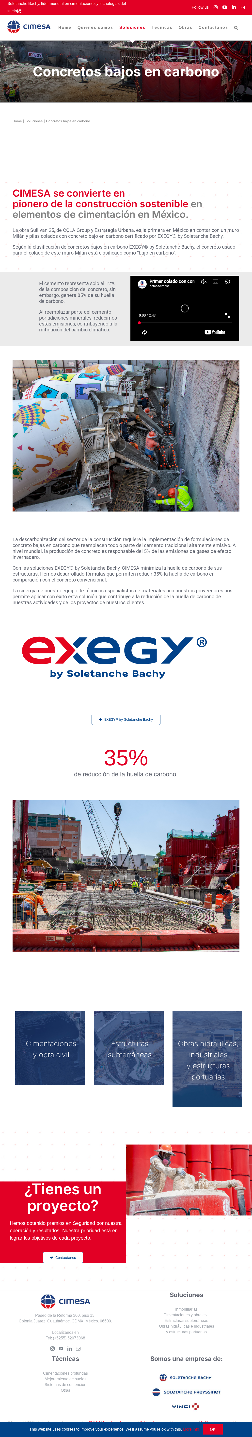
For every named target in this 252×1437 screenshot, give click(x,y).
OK (213, 1429)
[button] (236, 27)
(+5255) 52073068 (69, 1338)
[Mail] (78, 1348)
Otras (65, 1390)
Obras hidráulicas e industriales (186, 1326)
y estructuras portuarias (186, 1332)
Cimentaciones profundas (65, 1373)
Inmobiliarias (186, 1309)
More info (191, 1429)
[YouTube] (61, 1348)
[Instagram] (52, 1348)
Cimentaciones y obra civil (186, 1315)
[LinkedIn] (69, 1348)
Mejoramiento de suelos (65, 1379)
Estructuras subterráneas (186, 1320)
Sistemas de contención (65, 1385)
